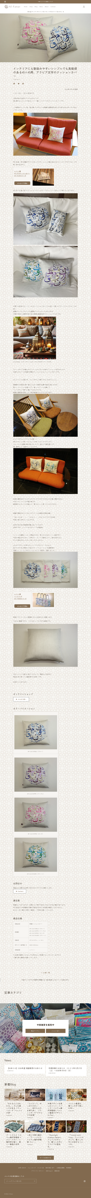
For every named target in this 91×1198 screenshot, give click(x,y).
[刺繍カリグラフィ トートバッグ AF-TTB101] (43, 607)
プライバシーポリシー (37, 1171)
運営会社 (57, 1171)
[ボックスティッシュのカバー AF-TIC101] (43, 185)
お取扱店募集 (61, 1168)
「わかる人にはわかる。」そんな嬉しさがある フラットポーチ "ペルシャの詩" (14, 1108)
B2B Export (49, 1171)
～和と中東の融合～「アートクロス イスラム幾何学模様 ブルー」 (34, 1138)
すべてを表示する (45, 1158)
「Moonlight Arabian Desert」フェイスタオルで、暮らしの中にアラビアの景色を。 (55, 1141)
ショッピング (32, 1168)
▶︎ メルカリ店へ (21, 699)
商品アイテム (35, 1031)
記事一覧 (46, 972)
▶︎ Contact (19, 891)
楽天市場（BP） (50, 1168)
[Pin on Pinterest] (23, 84)
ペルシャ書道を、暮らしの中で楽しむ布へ (75, 1105)
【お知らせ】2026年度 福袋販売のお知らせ (24, 1068)
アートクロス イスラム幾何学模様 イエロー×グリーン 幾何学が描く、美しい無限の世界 (13, 1139)
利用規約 (68, 1168)
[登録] (34, 1181)
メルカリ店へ (55, 1031)
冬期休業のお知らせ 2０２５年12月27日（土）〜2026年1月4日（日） (65, 1069)
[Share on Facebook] (14, 84)
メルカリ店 (40, 1168)
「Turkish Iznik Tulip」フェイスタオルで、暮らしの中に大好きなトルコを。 (76, 1139)
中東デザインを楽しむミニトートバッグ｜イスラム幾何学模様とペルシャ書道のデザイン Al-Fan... (56, 1109)
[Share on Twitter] (19, 84)
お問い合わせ (22, 1168)
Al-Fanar (11, 1194)
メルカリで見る (22, 183)
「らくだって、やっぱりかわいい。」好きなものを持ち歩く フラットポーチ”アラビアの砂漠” (34, 1109)
